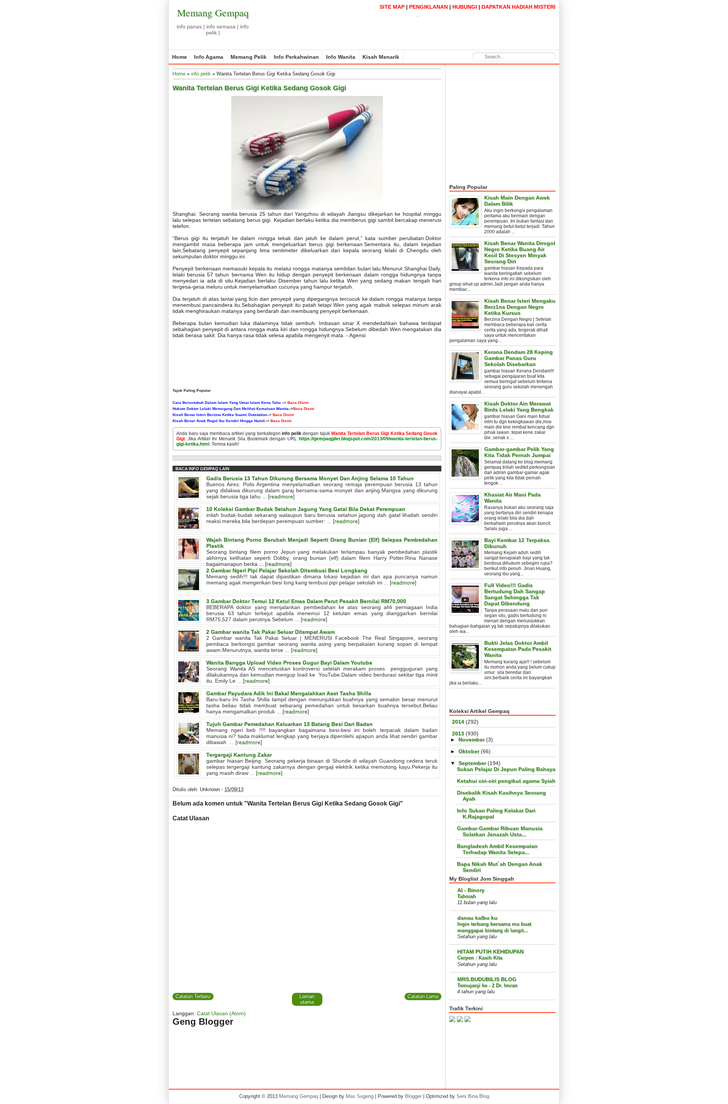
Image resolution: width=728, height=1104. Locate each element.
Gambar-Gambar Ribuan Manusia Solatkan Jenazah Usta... (500, 831)
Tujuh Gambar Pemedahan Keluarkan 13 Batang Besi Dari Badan (289, 724)
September (472, 763)
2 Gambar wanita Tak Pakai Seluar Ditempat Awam (270, 632)
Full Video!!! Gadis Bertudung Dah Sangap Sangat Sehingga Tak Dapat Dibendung (514, 594)
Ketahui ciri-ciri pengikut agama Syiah (506, 781)
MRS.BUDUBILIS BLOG (486, 979)
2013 (458, 733)
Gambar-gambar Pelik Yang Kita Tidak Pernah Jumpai (519, 452)
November (471, 740)
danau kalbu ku (477, 918)
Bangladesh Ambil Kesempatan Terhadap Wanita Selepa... (497, 849)
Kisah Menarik (380, 57)
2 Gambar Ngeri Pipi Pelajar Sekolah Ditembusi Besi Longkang (286, 570)
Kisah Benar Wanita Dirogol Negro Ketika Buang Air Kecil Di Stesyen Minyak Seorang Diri (519, 252)
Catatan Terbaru (193, 996)
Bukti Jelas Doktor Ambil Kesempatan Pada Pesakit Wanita (517, 649)
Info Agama (208, 57)
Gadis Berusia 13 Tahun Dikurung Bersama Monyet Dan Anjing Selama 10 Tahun (310, 478)
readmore (281, 496)
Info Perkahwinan (296, 57)
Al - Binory (471, 890)
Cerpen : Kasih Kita (479, 958)
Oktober (468, 751)
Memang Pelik (249, 57)
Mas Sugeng (359, 1096)
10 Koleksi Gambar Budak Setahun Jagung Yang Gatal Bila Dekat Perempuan (305, 509)
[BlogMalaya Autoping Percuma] (467, 1020)
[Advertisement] (513, 124)
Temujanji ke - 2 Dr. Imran (487, 985)
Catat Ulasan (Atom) (221, 1013)
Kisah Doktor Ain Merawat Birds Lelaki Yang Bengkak (519, 406)
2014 (458, 722)
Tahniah (466, 896)
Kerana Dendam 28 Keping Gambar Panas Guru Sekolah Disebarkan (518, 358)
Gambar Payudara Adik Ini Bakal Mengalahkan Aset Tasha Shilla (288, 693)
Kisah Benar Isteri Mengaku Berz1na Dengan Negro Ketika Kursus (519, 307)
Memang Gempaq (213, 12)
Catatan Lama (423, 996)
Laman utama (307, 999)
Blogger (413, 1096)
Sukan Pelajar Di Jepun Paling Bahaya (506, 769)
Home (179, 57)
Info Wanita (340, 57)
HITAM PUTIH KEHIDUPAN (490, 952)
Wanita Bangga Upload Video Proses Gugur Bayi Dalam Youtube (289, 663)
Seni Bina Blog (473, 1096)
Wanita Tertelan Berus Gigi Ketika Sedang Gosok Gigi (259, 88)
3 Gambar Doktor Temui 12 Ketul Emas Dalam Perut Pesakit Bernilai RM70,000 (306, 601)
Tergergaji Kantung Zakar (239, 755)
